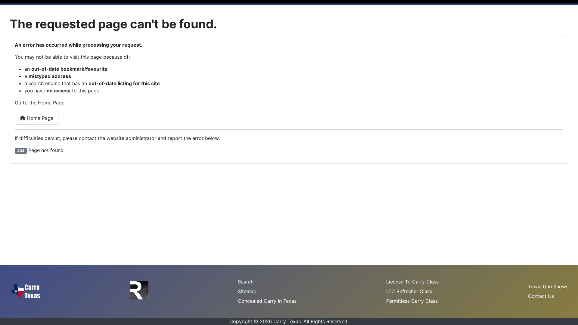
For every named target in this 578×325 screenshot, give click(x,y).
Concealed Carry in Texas (267, 301)
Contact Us (541, 296)
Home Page (39, 118)
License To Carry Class (412, 282)
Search (245, 282)
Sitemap (247, 291)
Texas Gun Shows (548, 286)
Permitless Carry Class (412, 301)
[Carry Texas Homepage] (25, 291)
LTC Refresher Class (409, 291)
